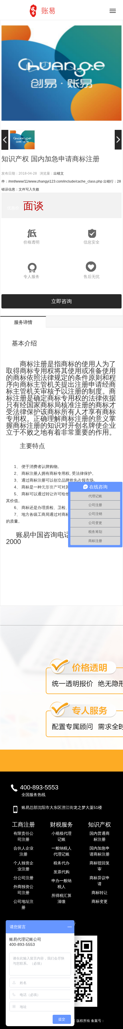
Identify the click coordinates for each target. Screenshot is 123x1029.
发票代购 (61, 872)
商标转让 (100, 892)
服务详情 (23, 322)
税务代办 (61, 863)
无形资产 (49, 487)
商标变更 (100, 901)
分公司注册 (23, 877)
